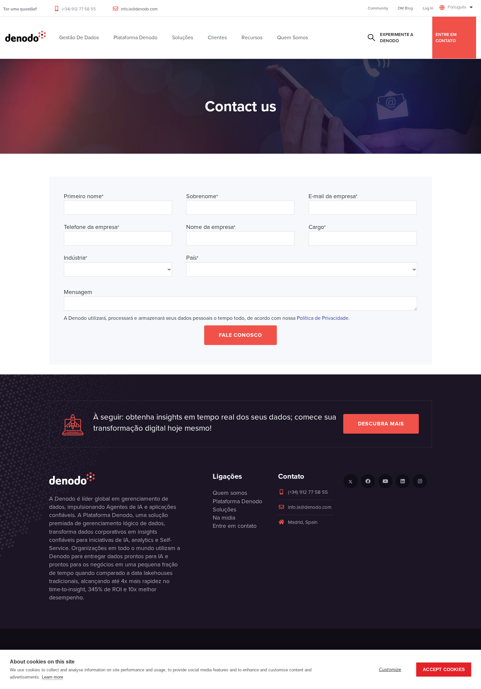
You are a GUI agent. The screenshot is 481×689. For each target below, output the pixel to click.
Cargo (317, 227)
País (192, 258)
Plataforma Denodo (237, 501)
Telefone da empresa (91, 227)
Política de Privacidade (322, 318)
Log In (428, 8)
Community (378, 8)
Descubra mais (381, 423)
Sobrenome (202, 196)
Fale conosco (240, 335)
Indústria (75, 258)
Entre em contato (446, 37)
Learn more (52, 677)
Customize (390, 669)
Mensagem (78, 292)
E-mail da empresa (333, 196)
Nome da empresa (210, 227)
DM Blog (405, 8)
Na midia (224, 517)
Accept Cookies (444, 669)
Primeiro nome (83, 196)
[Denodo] (25, 38)
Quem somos (230, 493)
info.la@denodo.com (139, 9)
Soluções (224, 509)
